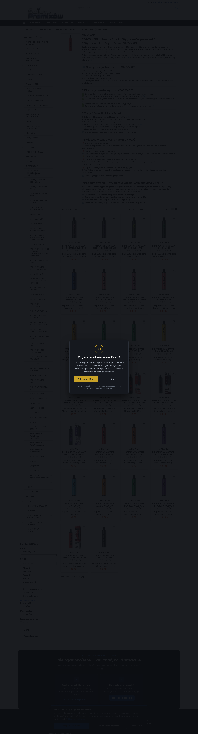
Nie (112, 379)
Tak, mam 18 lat (85, 379)
